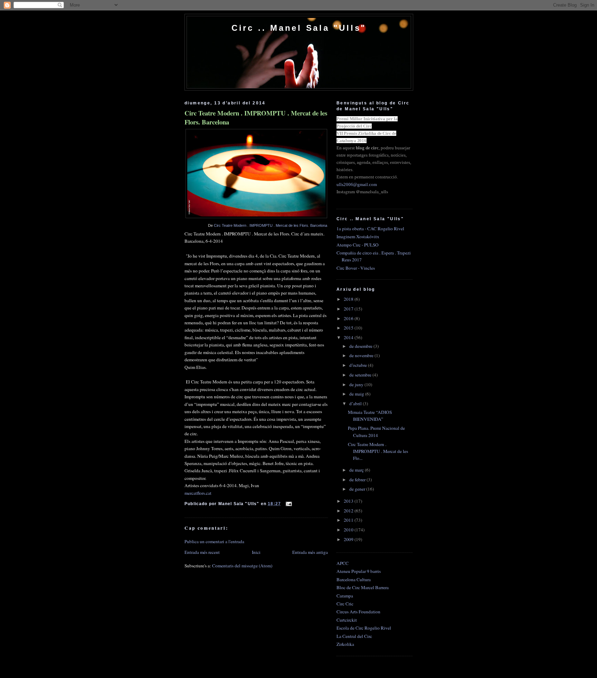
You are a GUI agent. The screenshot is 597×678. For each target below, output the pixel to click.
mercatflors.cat (197, 493)
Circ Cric (345, 604)
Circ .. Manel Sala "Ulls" (298, 27)
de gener (357, 489)
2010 (349, 530)
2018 (349, 299)
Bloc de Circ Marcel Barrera (363, 587)
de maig (357, 394)
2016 (349, 318)
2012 (349, 511)
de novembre (362, 355)
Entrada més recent (202, 552)
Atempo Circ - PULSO (358, 245)
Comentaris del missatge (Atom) (242, 566)
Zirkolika (345, 644)
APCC (343, 563)
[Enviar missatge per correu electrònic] (287, 503)
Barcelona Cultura (354, 579)
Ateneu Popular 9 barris (359, 571)
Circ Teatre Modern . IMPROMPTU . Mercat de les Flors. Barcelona (255, 118)
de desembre (361, 346)
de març (357, 470)
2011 (349, 520)
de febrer (358, 479)
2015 (349, 328)
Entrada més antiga (310, 552)
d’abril (356, 403)
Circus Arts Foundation (358, 612)
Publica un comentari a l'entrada (214, 541)
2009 (349, 539)
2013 (349, 501)
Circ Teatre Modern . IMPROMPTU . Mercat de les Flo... (378, 451)
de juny (356, 384)
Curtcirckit (347, 620)
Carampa (345, 596)
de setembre (360, 375)
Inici (256, 552)
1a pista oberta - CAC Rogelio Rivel (370, 228)
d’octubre (358, 365)
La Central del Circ (354, 636)
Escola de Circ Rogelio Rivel (364, 628)
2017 (349, 309)
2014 (349, 337)
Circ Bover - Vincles (356, 268)
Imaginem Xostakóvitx (358, 236)
